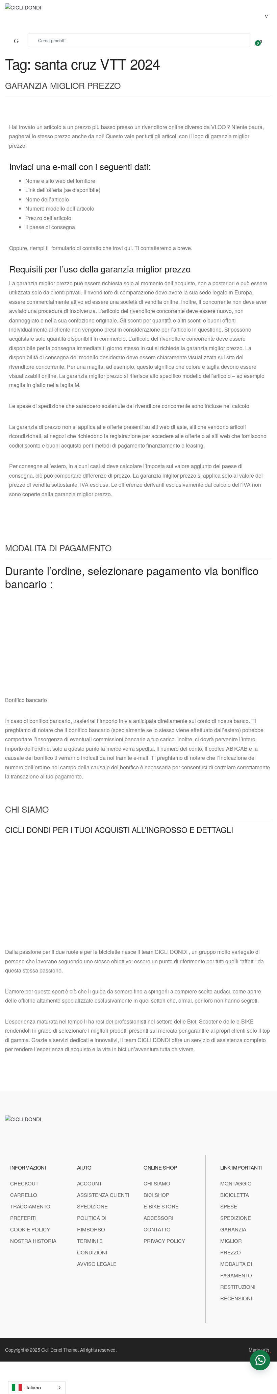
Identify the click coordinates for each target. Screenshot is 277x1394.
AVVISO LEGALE (97, 1263)
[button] (260, 1360)
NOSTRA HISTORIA (33, 1240)
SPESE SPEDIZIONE (235, 1212)
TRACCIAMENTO (30, 1206)
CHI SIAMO (27, 809)
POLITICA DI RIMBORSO (91, 1223)
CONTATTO (157, 1229)
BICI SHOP (156, 1194)
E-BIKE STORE (161, 1206)
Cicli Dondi (51, 1349)
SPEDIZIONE (92, 1206)
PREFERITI (23, 1217)
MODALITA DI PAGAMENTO (58, 548)
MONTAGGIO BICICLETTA (236, 1189)
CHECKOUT (24, 1183)
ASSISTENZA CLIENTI (103, 1194)
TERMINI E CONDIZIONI (92, 1246)
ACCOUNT (89, 1183)
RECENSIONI (236, 1298)
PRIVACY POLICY (164, 1240)
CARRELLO (23, 1194)
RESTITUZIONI (237, 1286)
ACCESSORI (158, 1217)
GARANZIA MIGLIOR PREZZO (63, 85)
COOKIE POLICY (30, 1229)
